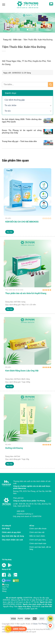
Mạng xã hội (6, 569)
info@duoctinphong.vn (24, 514)
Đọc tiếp (9, 232)
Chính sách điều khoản (37, 529)
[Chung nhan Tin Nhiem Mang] (6, 587)
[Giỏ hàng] (51, 4)
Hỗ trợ (31, 525)
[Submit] (50, 84)
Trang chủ (7, 39)
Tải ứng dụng (6, 559)
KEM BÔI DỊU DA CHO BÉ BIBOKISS (21, 222)
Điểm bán (17, 39)
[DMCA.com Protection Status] (15, 580)
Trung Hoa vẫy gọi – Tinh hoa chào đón (19, 141)
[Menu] (3, 4)
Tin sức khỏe (10, 105)
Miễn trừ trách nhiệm (37, 536)
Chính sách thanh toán (37, 543)
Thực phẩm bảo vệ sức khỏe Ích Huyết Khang (25, 293)
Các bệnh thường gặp (15, 100)
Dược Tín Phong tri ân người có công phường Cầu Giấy (22, 131)
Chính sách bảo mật (36, 532)
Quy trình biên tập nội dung (13, 536)
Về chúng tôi (6, 525)
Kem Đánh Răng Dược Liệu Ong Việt (21, 370)
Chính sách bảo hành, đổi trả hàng (40, 548)
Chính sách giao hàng (37, 540)
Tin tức (8, 111)
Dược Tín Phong (40, 624)
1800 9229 (20, 511)
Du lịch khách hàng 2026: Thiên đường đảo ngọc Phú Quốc (22, 120)
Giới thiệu (6, 529)
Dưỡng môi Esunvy (14, 448)
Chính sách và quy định (11, 532)
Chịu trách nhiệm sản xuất (12, 540)
